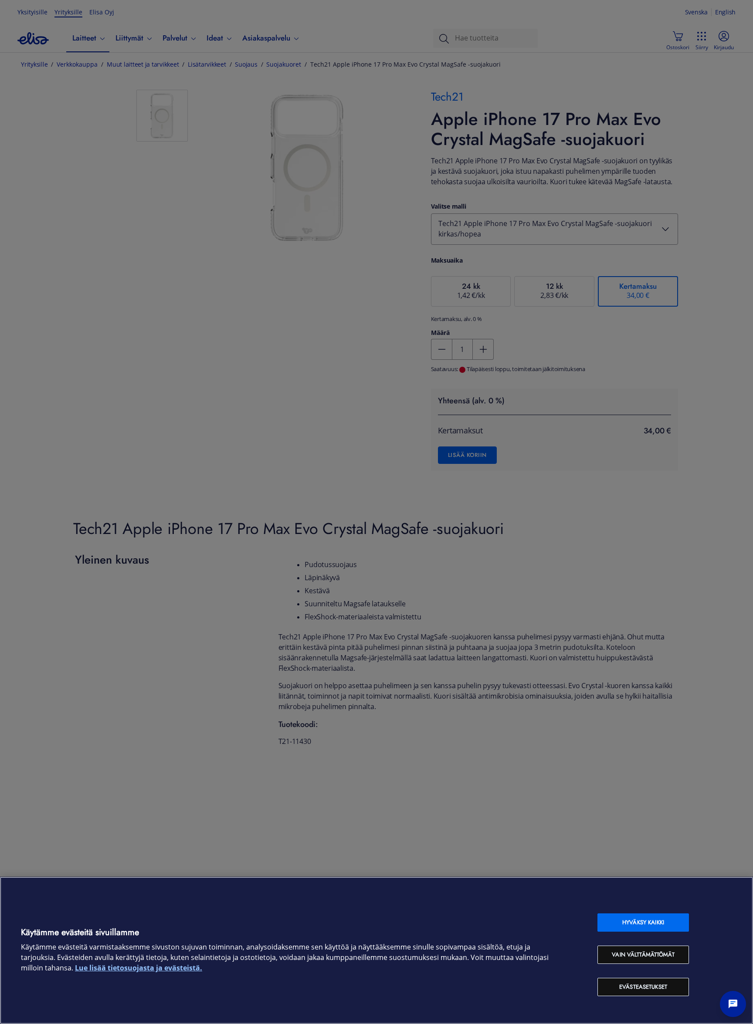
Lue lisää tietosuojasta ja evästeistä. (138, 968)
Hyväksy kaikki (643, 922)
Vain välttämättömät (643, 954)
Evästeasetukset (643, 987)
